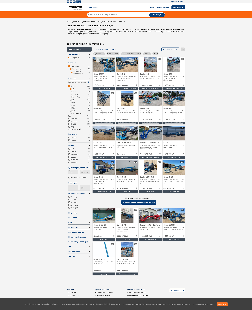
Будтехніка (75, 22)
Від (69, 186)
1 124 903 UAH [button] (99, 120)
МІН (70, 170)
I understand (222, 304)
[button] (79, 49)
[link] (104, 64)
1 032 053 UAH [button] (99, 85)
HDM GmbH (103, 239)
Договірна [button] (121, 154)
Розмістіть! (179, 7)
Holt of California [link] (150, 191)
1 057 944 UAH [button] (122, 85)
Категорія (72, 63)
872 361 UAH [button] (99, 188)
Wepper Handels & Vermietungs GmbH (151, 157)
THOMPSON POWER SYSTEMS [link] (127, 88)
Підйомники (85, 22)
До (81, 186)
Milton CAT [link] (127, 239)
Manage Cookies (183, 304)
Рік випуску (72, 183)
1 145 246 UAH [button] (146, 154)
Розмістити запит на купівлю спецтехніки (139, 202)
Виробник (72, 79)
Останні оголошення (76, 193)
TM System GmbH (150, 239)
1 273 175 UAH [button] (169, 154)
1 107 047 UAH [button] (146, 120)
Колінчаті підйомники (100, 22)
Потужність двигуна (76, 232)
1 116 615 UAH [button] (122, 188)
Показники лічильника (77, 237)
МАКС (82, 170)
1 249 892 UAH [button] (146, 188)
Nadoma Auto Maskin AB (103, 191)
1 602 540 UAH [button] (122, 270)
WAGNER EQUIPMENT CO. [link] (103, 88)
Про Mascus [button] (71, 292)
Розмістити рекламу (103, 295)
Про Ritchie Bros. (73, 295)
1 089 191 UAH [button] (146, 85)
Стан (70, 222)
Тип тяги (71, 256)
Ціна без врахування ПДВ (78, 168)
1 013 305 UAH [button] (122, 120)
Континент (72, 134)
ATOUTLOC (127, 191)
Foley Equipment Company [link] (127, 274)
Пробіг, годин (73, 218)
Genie (113, 22)
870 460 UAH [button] (169, 188)
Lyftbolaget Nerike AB (173, 157)
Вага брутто (73, 227)
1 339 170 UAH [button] (122, 236)
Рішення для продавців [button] (104, 292)
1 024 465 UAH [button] (169, 236)
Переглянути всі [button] (76, 113)
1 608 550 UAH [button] (146, 236)
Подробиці (72, 213)
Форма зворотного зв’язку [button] (137, 295)
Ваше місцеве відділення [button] (136, 292)
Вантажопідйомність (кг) (78, 242)
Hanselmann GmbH (127, 157)
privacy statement (200, 304)
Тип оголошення (74, 54)
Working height (74, 251)
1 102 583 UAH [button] (169, 85)
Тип (69, 246)
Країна (71, 145)
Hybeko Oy (104, 274)
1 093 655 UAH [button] (99, 154)
